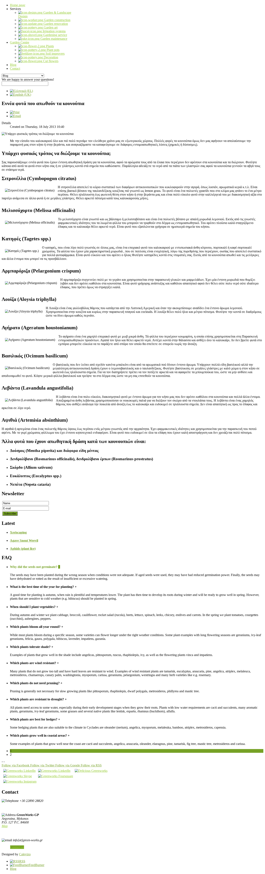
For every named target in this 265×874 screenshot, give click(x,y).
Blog (13, 868)
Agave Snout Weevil (24, 540)
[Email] (15, 116)
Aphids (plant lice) (23, 548)
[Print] (14, 112)
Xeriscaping (18, 532)
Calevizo (25, 854)
